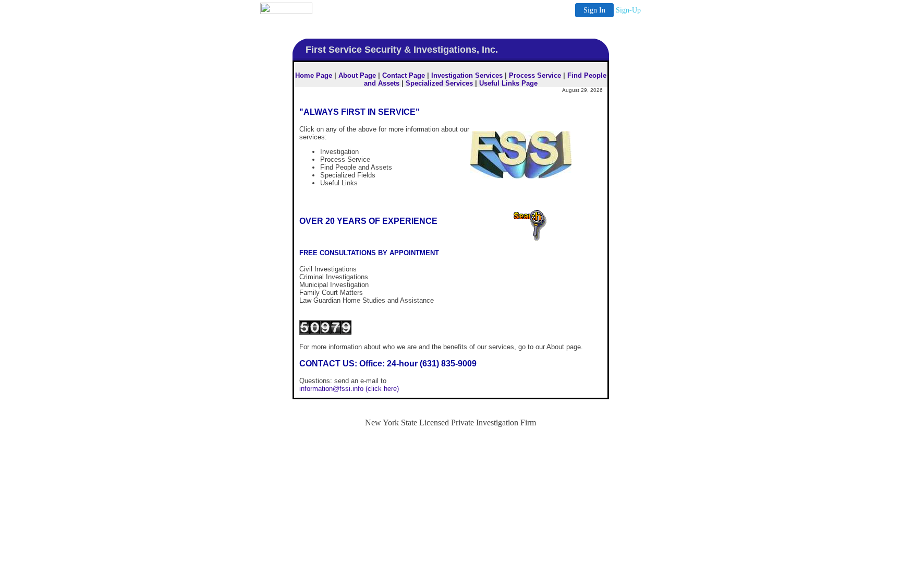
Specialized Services (439, 83)
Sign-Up (628, 10)
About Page (357, 75)
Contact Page (403, 75)
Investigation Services (467, 75)
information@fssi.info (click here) (349, 388)
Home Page (313, 75)
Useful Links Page (508, 83)
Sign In (594, 10)
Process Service (535, 75)
